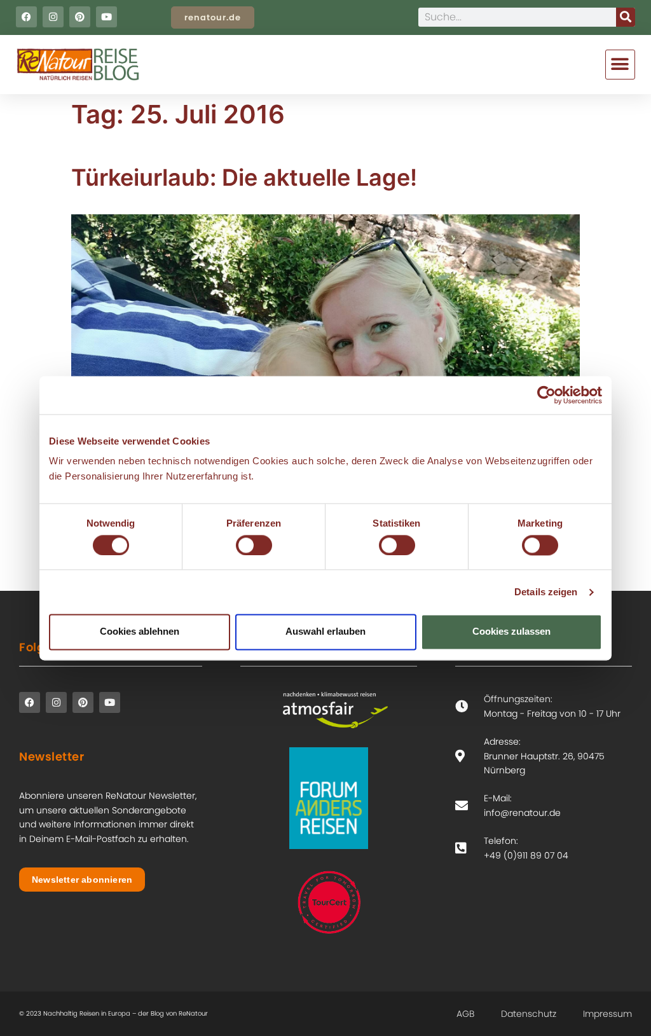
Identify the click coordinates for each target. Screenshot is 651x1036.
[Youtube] (106, 16)
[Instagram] (53, 16)
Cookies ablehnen (139, 631)
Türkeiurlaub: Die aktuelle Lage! (244, 177)
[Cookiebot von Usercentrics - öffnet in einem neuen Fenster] (546, 394)
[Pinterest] (79, 16)
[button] (620, 64)
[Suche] (625, 17)
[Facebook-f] (26, 16)
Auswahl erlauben (325, 631)
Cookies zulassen (511, 631)
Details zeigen (545, 591)
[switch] (254, 545)
